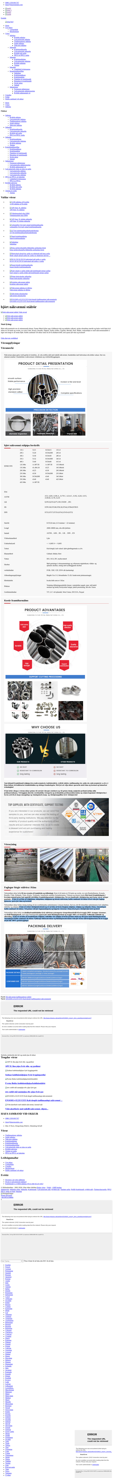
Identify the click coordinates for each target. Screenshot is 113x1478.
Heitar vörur (41, 1187)
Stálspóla (13, 47)
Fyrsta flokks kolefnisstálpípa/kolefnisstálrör (25, 1083)
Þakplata (13, 67)
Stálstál (16, 85)
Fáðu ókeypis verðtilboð (9, 338)
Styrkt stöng (18, 83)
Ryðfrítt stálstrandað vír (22, 93)
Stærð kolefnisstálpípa (17, 238)
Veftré (49, 1187)
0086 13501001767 (12, 3)
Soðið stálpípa (19, 43)
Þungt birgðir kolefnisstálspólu (20, 267)
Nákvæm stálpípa (20, 45)
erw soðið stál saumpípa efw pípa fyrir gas (24, 1092)
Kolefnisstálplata (20, 59)
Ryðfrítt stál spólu (20, 53)
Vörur (7, 33)
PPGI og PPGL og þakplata (15, 177)
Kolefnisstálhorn (20, 75)
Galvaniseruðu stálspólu (22, 51)
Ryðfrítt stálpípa (19, 37)
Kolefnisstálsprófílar (17, 71)
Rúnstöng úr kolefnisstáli (22, 81)
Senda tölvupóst (6, 1195)
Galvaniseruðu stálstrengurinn (24, 91)
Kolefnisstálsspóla (20, 49)
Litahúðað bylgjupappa (22, 69)
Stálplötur (17, 73)
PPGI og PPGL (15, 181)
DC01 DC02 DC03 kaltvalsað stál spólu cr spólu (27, 261)
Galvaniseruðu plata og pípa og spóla (18, 169)
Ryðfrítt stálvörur (11, 183)
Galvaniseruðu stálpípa (22, 39)
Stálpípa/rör (5, 1189)
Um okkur (8, 28)
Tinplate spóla (65, 1189)
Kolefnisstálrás (19, 77)
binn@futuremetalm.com (14, 5)
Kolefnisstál (32, 1189)
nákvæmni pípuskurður (18, 296)
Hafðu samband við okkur (14, 99)
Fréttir (7, 97)
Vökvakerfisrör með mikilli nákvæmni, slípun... (26, 1109)
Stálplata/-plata (15, 1189)
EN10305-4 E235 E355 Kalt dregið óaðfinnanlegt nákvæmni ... (33, 1100)
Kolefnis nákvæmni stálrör (19, 284)
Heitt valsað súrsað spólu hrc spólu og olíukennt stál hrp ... (30, 256)
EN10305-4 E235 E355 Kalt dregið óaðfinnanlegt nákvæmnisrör (32, 301)
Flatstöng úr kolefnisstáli (22, 79)
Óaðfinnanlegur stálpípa (22, 41)
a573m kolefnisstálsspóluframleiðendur (23, 233)
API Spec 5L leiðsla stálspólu (20, 221)
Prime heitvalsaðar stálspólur (20, 278)
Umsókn (8, 95)
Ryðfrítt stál (55, 1189)
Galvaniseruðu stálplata (22, 61)
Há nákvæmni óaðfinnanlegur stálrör (18, 997)
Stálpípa (12, 35)
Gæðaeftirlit (14, 30)
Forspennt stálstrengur (21, 89)
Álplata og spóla (11, 191)
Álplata (16, 65)
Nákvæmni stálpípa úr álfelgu (20, 290)
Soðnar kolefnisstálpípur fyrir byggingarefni (25, 1075)
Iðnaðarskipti (14, 32)
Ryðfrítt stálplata (19, 63)
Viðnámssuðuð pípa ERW (19, 215)
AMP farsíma (57, 1187)
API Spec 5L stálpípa (17, 210)
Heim (7, 26)
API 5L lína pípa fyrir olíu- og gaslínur (22, 1066)
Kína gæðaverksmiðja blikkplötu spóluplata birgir (27, 250)
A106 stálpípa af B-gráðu (18, 204)
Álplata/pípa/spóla (100, 1189)
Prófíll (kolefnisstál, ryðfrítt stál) (82, 1189)
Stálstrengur (14, 87)
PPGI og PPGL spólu (21, 55)
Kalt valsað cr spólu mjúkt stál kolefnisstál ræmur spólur (29, 273)
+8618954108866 (7, 1197)
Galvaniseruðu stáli (44, 1189)
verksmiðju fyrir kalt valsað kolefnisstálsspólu (25, 227)
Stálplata (13, 57)
